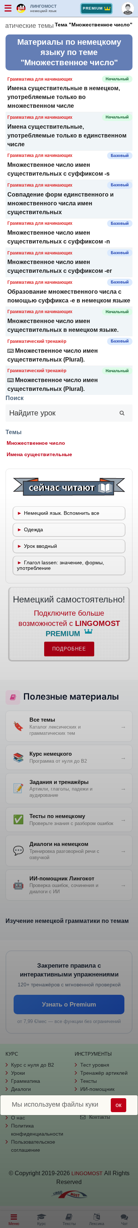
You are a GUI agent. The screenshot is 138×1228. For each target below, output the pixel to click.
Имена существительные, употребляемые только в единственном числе (67, 135)
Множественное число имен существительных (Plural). (52, 355)
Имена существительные (39, 454)
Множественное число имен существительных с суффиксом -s (58, 169)
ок (118, 1105)
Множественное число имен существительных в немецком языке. (62, 325)
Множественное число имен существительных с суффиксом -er (59, 266)
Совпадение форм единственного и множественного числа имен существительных (60, 203)
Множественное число (36, 443)
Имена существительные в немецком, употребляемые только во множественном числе (63, 97)
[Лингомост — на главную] (21, 8)
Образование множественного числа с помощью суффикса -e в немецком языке (68, 296)
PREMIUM (93, 8)
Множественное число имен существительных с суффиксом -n (58, 237)
